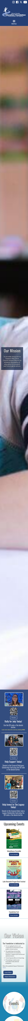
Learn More (8, 972)
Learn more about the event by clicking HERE (13, 729)
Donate (13, 717)
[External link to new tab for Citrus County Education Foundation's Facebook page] (17, 2)
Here (4, 967)
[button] (14, 22)
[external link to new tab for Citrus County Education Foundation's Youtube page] (25, 2)
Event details (14, 854)
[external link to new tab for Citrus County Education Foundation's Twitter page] (20, 2)
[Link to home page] (14, 9)
